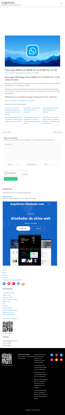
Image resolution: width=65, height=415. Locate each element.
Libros (4, 303)
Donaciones (6, 277)
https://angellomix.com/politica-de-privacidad (26, 356)
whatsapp (28, 73)
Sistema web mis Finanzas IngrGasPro (12, 280)
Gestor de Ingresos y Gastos (10, 299)
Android (21, 73)
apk (24, 73)
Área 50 (5, 272)
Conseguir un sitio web (8, 292)
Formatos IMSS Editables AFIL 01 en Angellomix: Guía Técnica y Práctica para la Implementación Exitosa (40, 394)
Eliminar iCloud (6, 301)
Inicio (4, 267)
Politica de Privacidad (8, 312)
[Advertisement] (32, 19)
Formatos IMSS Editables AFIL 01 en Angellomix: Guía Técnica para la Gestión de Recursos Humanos (13, 119)
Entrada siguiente (58, 132)
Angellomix (8, 2)
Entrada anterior (6, 132)
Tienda (4, 270)
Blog (17, 73)
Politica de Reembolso (8, 314)
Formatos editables (7, 308)
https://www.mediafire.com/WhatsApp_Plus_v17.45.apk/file (20, 100)
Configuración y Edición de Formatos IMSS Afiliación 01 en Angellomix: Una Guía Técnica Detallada (40, 358)
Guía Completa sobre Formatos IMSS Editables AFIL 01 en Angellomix (31, 110)
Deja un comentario (10, 73)
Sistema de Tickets (7, 297)
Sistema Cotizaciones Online (10, 310)
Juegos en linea (7, 295)
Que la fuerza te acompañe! (10, 318)
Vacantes (5, 305)
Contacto (5, 275)
